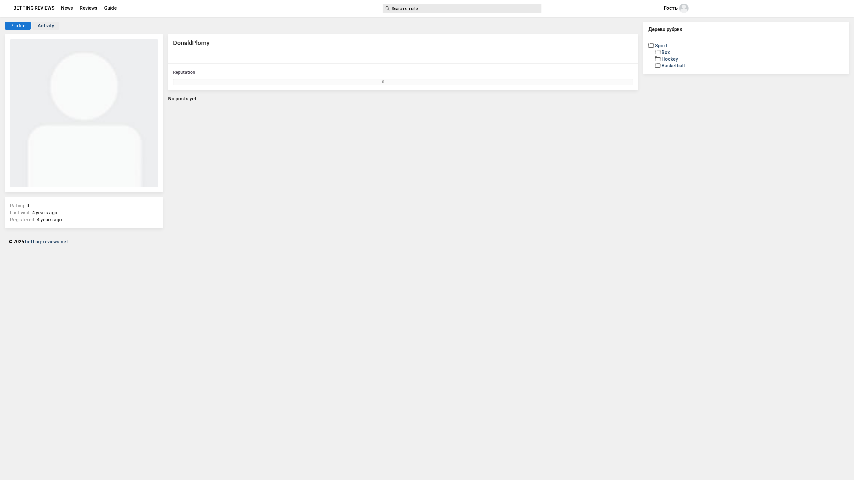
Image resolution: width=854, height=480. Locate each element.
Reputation (184, 72)
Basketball (673, 65)
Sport (661, 45)
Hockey (670, 59)
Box (666, 52)
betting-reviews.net (46, 241)
